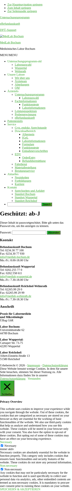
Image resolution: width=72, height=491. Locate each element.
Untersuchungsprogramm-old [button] (24, 61)
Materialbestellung (25, 167)
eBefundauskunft (10, 23)
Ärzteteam (21, 81)
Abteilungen (22, 84)
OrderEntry (28, 157)
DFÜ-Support (8, 30)
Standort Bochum (25, 194)
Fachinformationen (26, 101)
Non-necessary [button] (8, 465)
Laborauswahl (23, 64)
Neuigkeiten (22, 177)
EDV (18, 154)
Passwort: (6, 232)
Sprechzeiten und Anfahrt (29, 190)
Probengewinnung (25, 114)
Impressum (33, 365)
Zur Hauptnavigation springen (24, 4)
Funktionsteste (30, 104)
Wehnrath (20, 71)
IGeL (25, 137)
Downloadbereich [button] (25, 131)
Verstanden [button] (34, 378)
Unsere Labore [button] (16, 74)
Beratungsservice (25, 170)
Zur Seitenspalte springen (22, 11)
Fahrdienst (21, 164)
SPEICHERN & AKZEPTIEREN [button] (20, 489)
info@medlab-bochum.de (15, 256)
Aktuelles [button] (12, 174)
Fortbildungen (23, 180)
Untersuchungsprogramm (15, 17)
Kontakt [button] (12, 187)
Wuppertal (21, 68)
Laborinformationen (33, 107)
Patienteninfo (15, 121)
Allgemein (28, 134)
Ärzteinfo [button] (12, 91)
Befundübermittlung (34, 160)
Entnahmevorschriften (35, 150)
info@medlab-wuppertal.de (16, 276)
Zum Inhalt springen (19, 7)
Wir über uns (22, 77)
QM (17, 87)
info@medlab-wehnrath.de (15, 296)
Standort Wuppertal (26, 197)
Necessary (10, 445)
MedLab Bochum (10, 42)
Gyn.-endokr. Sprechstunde (31, 127)
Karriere (19, 184)
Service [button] (11, 124)
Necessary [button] (6, 442)
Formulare (28, 144)
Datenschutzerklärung (55, 365)
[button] (9, 55)
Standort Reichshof (26, 200)
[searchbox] (24, 204)
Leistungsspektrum (26, 111)
